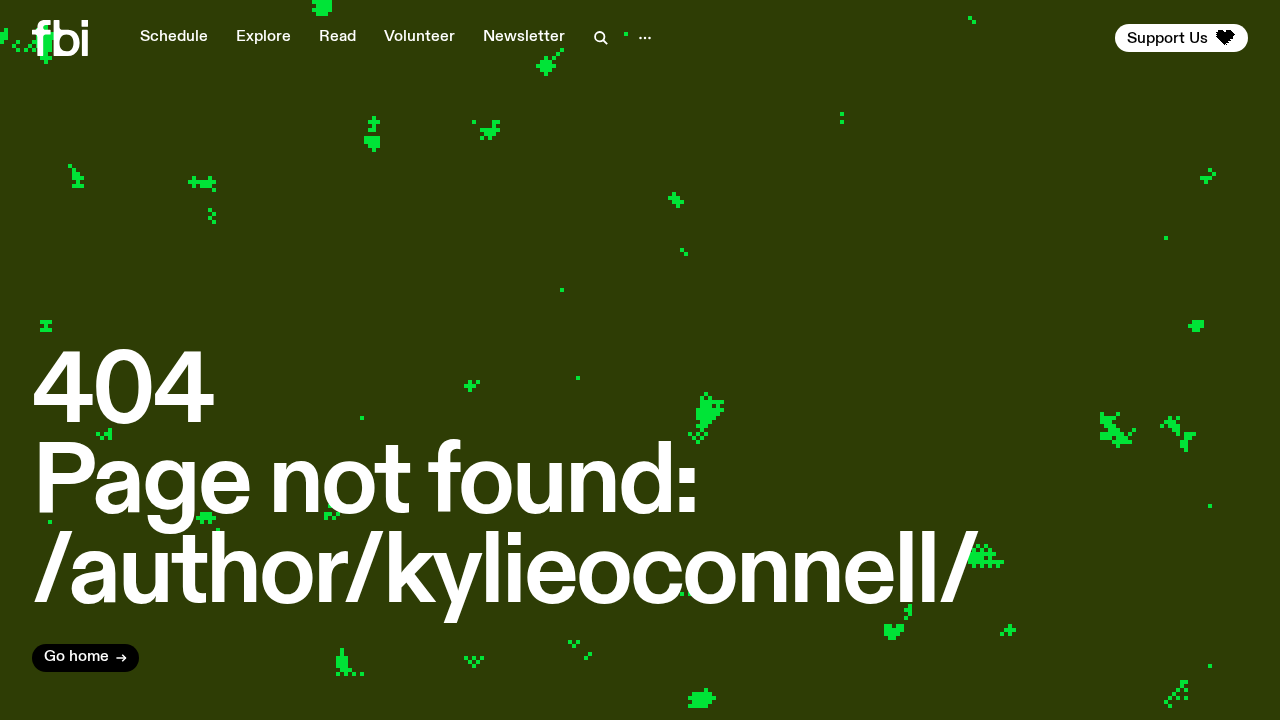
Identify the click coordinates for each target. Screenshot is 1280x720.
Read (337, 37)
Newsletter (524, 37)
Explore (263, 37)
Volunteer (419, 37)
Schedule (174, 37)
